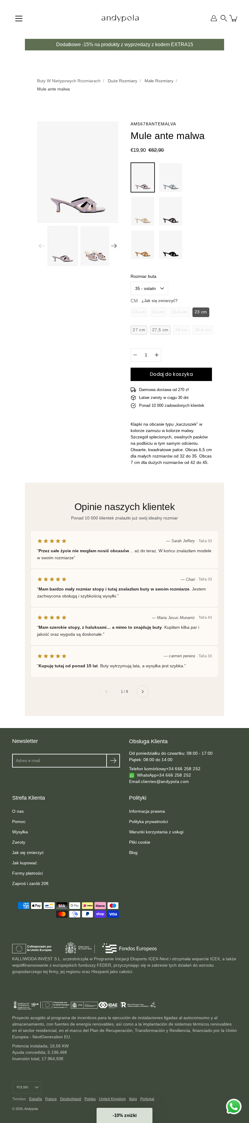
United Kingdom (112, 1099)
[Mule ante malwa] (143, 177)
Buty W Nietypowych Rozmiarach (69, 80)
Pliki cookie (139, 842)
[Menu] (19, 18)
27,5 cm (160, 330)
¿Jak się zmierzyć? (160, 300)
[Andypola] (120, 18)
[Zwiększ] (156, 355)
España (35, 1099)
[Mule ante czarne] (171, 245)
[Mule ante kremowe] (143, 211)
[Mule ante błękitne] (171, 177)
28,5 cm (203, 330)
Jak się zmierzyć (28, 852)
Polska (90, 1099)
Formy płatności (27, 873)
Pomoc (19, 821)
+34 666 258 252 (183, 768)
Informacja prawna (147, 811)
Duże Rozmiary (122, 80)
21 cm (139, 312)
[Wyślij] (113, 760)
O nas (18, 811)
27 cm (139, 330)
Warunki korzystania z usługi (156, 831)
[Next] (113, 245)
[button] (223, 18)
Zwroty (18, 842)
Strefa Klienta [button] (28, 798)
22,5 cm (180, 312)
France (51, 1099)
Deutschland (70, 1099)
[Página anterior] (106, 692)
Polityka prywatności (148, 821)
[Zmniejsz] (135, 355)
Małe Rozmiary (159, 80)
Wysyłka (20, 831)
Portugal (147, 1099)
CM (154, 300)
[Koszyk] (234, 18)
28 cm (181, 330)
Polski (22, 1087)
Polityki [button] (137, 798)
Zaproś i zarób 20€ (30, 883)
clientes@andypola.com (165, 781)
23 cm (201, 312)
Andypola (31, 1109)
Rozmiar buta (143, 276)
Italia (133, 1099)
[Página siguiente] (143, 692)
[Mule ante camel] (143, 245)
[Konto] (214, 18)
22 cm (158, 312)
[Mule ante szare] (171, 211)
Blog (133, 852)
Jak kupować (24, 862)
